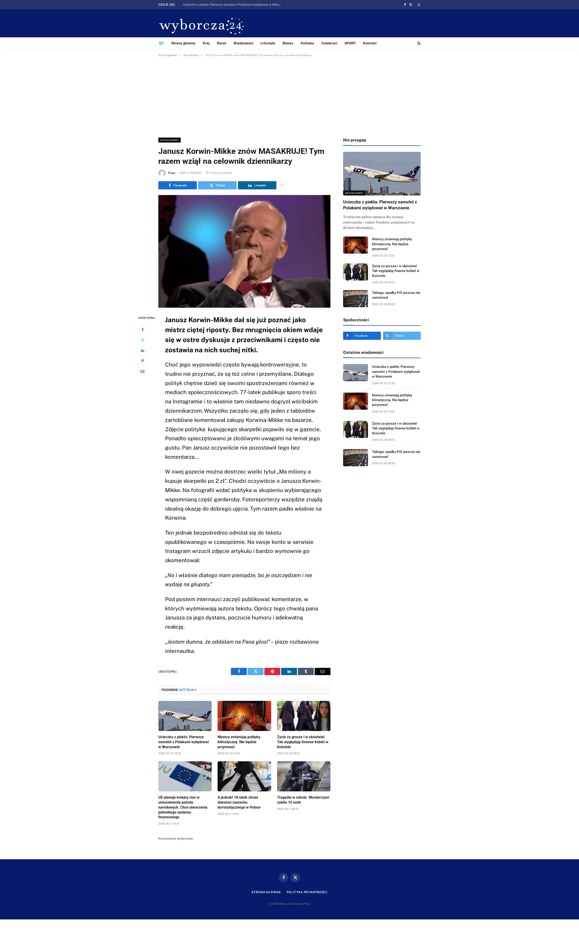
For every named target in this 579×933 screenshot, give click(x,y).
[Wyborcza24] (202, 25)
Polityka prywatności (307, 892)
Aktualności (169, 140)
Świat (221, 43)
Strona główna (183, 43)
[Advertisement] (289, 96)
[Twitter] (142, 340)
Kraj (206, 43)
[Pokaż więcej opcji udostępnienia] (282, 185)
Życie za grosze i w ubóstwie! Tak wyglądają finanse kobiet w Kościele (302, 742)
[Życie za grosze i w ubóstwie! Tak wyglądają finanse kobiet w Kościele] (303, 716)
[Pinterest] (142, 361)
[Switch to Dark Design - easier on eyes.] (419, 4)
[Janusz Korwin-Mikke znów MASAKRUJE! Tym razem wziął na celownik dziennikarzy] (244, 251)
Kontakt (370, 43)
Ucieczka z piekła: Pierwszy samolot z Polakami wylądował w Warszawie (183, 742)
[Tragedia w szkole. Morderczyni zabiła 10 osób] (303, 776)
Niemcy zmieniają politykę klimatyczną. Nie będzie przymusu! (227, 4)
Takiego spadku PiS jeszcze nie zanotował (396, 295)
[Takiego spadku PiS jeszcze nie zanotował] (355, 298)
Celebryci (329, 43)
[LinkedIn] (142, 350)
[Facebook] (142, 329)
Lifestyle (268, 43)
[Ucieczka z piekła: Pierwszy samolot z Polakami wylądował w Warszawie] (185, 716)
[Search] (418, 43)
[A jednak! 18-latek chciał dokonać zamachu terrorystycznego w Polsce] (244, 776)
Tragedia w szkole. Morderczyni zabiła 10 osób (303, 799)
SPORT (350, 43)
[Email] (142, 371)
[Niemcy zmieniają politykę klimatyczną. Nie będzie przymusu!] (244, 716)
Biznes (287, 43)
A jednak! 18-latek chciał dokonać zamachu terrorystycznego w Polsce (239, 802)
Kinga (171, 172)
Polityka (307, 43)
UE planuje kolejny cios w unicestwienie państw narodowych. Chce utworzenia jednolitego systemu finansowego (182, 807)
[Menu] (161, 43)
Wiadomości (243, 43)
